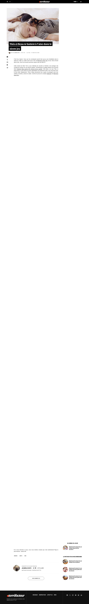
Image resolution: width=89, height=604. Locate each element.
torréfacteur (20, 598)
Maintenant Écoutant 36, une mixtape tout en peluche (75, 561)
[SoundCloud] (81, 595)
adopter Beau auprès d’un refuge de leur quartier (29, 69)
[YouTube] (76, 595)
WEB (55, 595)
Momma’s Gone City (42, 60)
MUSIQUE (35, 595)
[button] (7, 1)
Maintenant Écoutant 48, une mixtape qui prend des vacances (75, 548)
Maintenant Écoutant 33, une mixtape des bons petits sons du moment (75, 577)
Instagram (49, 73)
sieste (21, 555)
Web (25, 555)
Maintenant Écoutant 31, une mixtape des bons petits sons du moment (75, 569)
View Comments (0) (36, 578)
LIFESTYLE (50, 595)
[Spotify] (78, 595)
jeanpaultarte (26, 568)
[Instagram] (73, 595)
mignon (15, 555)
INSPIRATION (42, 595)
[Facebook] (67, 595)
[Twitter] (70, 595)
